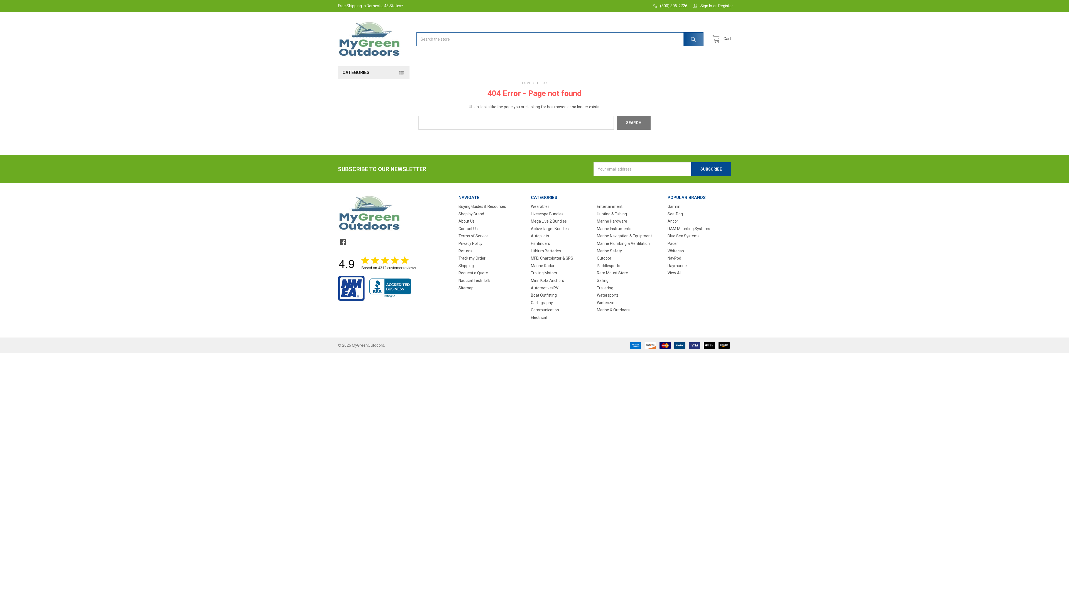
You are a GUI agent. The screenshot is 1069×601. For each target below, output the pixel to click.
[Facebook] (343, 242)
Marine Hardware (612, 221)
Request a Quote (473, 273)
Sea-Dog (675, 214)
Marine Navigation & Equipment (624, 236)
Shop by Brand (471, 214)
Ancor (673, 221)
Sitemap (466, 288)
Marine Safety (609, 251)
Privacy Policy (470, 243)
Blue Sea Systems (684, 236)
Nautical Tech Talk (474, 280)
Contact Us (468, 228)
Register (725, 6)
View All (674, 273)
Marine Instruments (614, 228)
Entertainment (609, 206)
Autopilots (540, 236)
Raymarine (677, 265)
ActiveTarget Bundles (550, 228)
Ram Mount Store (612, 273)
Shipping (466, 265)
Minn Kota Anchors (547, 280)
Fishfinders (540, 243)
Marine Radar (543, 265)
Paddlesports (608, 265)
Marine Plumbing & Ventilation (623, 243)
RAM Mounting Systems (689, 228)
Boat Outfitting (544, 295)
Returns (465, 251)
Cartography (542, 302)
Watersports (608, 295)
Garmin (674, 206)
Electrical (539, 317)
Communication (545, 310)
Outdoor (604, 258)
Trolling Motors (544, 273)
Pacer (673, 243)
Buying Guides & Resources (482, 206)
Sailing (603, 280)
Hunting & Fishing (612, 214)
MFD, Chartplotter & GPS (552, 258)
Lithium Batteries (546, 251)
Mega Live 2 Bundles (549, 221)
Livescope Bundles (547, 214)
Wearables (540, 206)
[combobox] (559, 39)
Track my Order (472, 258)
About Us (467, 221)
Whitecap (676, 251)
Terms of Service (474, 236)
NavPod (674, 258)
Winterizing (607, 302)
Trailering (605, 288)
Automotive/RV (544, 288)
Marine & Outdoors (613, 310)
